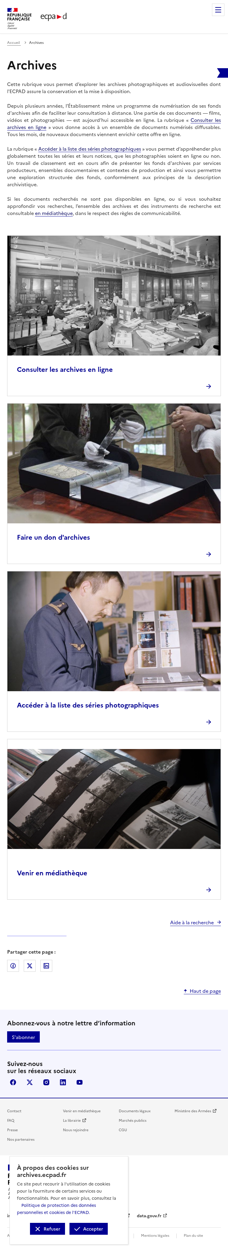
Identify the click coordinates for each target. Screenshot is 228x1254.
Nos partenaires (20, 1139)
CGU (123, 1129)
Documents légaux (135, 1110)
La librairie (72, 1120)
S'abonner (23, 1037)
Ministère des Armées (193, 1110)
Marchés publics (132, 1120)
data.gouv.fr (149, 1215)
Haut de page (205, 990)
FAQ (10, 1120)
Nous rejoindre (75, 1129)
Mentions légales (155, 1235)
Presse (12, 1129)
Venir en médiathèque (82, 1110)
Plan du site (193, 1235)
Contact (14, 1110)
